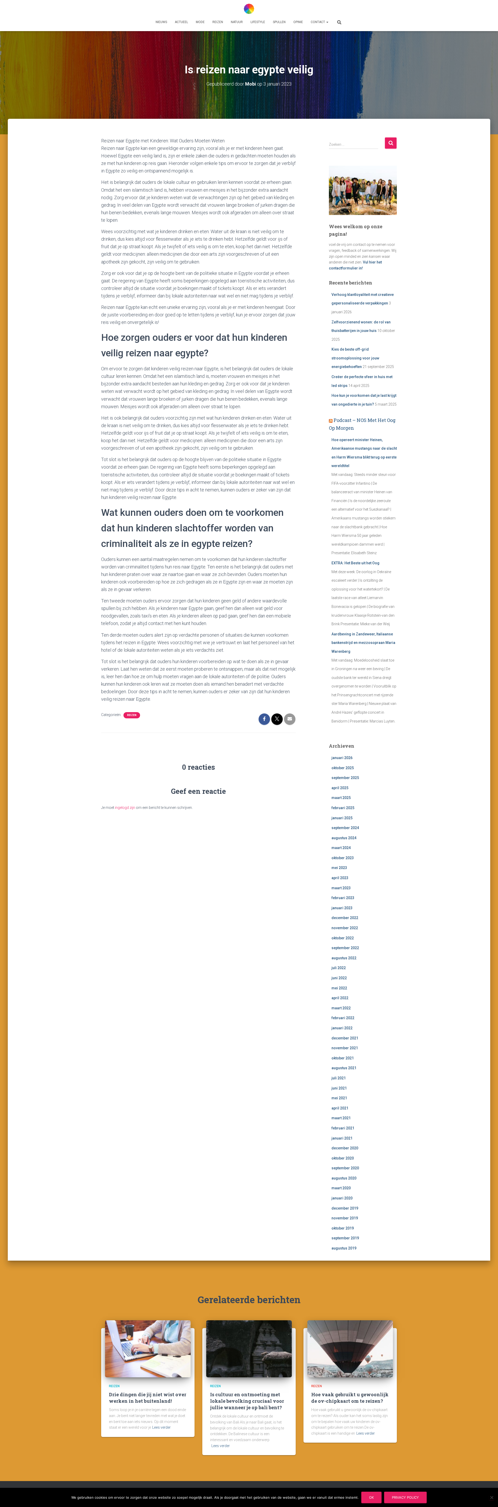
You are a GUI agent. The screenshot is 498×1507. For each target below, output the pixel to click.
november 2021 (344, 1048)
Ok (371, 1497)
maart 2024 (341, 848)
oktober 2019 (342, 1228)
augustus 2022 (343, 958)
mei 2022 (339, 988)
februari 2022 (342, 1018)
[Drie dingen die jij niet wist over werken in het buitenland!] (148, 1348)
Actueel (181, 22)
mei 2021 (339, 1098)
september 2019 (345, 1238)
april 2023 (339, 878)
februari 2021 (342, 1128)
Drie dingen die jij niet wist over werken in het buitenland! (147, 1397)
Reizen (217, 22)
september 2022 (345, 948)
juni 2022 (339, 978)
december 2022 (344, 918)
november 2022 (344, 928)
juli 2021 (338, 1078)
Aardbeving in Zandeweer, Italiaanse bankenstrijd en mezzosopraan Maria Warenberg (363, 643)
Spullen (279, 22)
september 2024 (345, 828)
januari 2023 (341, 908)
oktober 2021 (342, 1058)
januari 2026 (341, 758)
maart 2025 (341, 798)
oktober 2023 (342, 858)
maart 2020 (341, 1188)
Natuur (237, 22)
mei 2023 (339, 868)
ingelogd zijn (125, 807)
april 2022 (339, 998)
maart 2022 (341, 1008)
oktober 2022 (342, 938)
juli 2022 (338, 968)
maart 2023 (341, 888)
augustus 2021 (343, 1068)
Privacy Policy (405, 1497)
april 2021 (339, 1108)
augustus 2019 (343, 1248)
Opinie (298, 22)
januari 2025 (341, 818)
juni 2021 (339, 1088)
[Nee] (491, 1497)
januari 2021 (341, 1138)
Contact (318, 22)
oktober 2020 (342, 1158)
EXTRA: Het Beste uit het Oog (355, 563)
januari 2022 (341, 1028)
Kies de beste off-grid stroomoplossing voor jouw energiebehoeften (355, 358)
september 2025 (345, 778)
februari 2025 (342, 808)
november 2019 (344, 1218)
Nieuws (161, 22)
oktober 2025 (342, 768)
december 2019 (344, 1208)
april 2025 (339, 788)
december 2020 (344, 1148)
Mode (200, 22)
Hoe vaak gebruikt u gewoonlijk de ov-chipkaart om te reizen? (350, 1397)
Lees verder (161, 1427)
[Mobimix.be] (249, 9)
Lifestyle (258, 22)
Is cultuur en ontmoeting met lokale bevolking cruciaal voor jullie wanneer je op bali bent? (247, 1401)
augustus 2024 (343, 838)
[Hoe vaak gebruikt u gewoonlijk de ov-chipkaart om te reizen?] (350, 1348)
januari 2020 (341, 1198)
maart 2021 (341, 1118)
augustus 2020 (343, 1178)
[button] (327, 22)
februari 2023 (342, 898)
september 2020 (345, 1168)
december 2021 (344, 1038)
